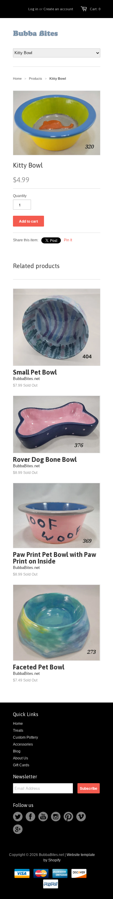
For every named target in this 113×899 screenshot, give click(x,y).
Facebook (30, 816)
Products (35, 78)
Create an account (58, 9)
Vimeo (81, 816)
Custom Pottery (25, 737)
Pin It (68, 240)
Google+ (18, 829)
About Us (20, 758)
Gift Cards (21, 765)
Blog (16, 751)
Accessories (23, 744)
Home (18, 723)
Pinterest (68, 816)
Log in (33, 9)
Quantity (20, 196)
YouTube (43, 816)
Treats (18, 730)
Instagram (56, 816)
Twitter (18, 816)
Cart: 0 (95, 9)
